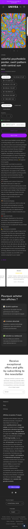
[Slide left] (10, 51)
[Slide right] (17, 51)
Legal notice (15, 526)
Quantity (3, 112)
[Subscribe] (23, 392)
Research (5, 401)
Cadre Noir (19, 106)
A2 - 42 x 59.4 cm (8, 91)
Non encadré (6, 105)
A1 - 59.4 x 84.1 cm (8, 99)
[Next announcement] (25, 2)
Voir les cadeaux (20, 124)
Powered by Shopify (6, 518)
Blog (4, 405)
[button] (3, 7)
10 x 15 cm (6, 77)
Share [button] (4, 259)
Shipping (3, 71)
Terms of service (10, 521)
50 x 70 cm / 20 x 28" (9, 95)
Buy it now (14, 135)
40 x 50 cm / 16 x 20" (9, 88)
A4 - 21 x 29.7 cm (8, 80)
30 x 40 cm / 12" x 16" (9, 84)
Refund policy (15, 518)
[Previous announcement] (3, 2)
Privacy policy (23, 518)
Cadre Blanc (7, 110)
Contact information (11, 523)
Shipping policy (19, 521)
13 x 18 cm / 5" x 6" (18, 77)
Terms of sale (20, 523)
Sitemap (5, 409)
